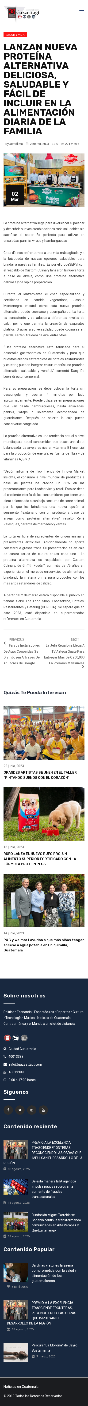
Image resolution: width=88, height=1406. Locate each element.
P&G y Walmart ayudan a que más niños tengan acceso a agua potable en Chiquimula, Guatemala (44, 945)
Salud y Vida (15, 34)
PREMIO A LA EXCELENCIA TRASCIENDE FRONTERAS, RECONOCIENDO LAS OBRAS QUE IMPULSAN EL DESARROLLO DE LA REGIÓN (43, 1153)
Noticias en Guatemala (21, 1387)
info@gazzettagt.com (25, 1064)
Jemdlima (16, 144)
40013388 (15, 1056)
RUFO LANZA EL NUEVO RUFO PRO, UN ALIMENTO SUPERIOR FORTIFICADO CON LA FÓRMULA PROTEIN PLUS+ (40, 859)
